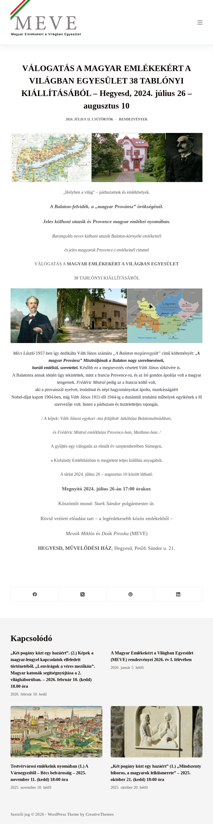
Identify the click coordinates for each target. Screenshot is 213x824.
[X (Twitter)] (83, 594)
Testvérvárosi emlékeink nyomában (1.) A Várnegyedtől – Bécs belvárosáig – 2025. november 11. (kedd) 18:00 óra (49, 773)
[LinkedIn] (178, 594)
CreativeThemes (100, 814)
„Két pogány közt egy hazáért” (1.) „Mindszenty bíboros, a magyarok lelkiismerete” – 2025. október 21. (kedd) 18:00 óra (156, 773)
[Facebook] (35, 594)
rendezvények (133, 119)
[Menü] (199, 22)
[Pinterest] (131, 594)
